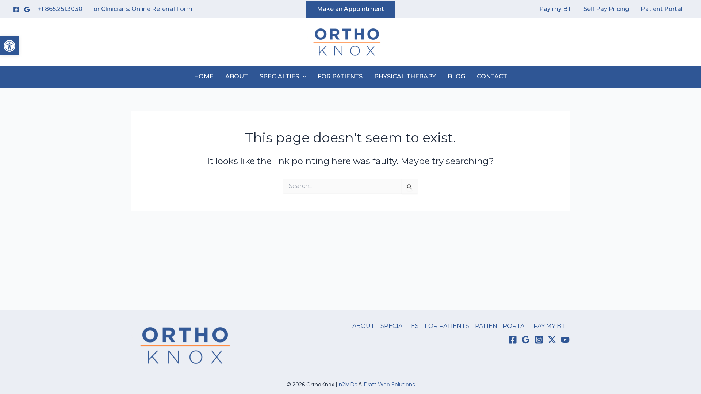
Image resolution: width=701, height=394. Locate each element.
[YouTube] (565, 339)
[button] (9, 45)
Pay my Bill (555, 8)
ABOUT (236, 76)
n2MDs (348, 384)
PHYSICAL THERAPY (405, 76)
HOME (204, 76)
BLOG (456, 76)
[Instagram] (539, 339)
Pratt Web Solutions (389, 384)
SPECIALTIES (279, 76)
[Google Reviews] (27, 9)
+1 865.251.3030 (60, 8)
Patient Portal (661, 8)
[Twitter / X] (552, 339)
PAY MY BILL (551, 325)
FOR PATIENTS (340, 76)
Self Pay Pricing (606, 8)
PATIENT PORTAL (501, 325)
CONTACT (492, 76)
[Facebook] (16, 9)
